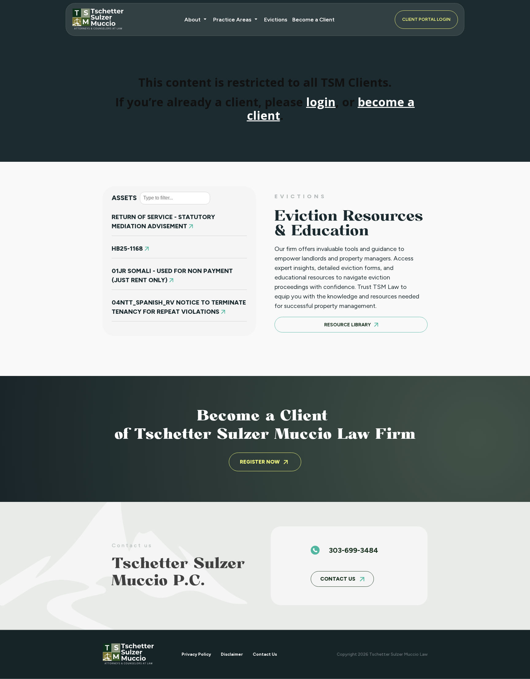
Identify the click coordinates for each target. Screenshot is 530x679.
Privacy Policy (196, 654)
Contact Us (265, 654)
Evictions (275, 19)
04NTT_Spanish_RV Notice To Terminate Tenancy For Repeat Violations (179, 307)
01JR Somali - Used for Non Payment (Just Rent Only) (172, 275)
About (192, 19)
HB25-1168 (128, 248)
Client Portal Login (426, 19)
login (321, 102)
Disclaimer (232, 654)
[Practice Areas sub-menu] (257, 19)
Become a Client (313, 19)
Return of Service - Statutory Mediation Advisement (163, 221)
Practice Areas (232, 19)
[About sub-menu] (206, 19)
